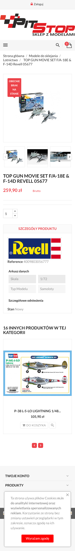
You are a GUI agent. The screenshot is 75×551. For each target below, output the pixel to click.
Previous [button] (5, 157)
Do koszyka (36, 425)
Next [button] (69, 157)
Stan (11, 309)
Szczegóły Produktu (37, 229)
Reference (15, 262)
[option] (14, 156)
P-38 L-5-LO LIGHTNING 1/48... (37, 411)
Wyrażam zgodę (37, 538)
